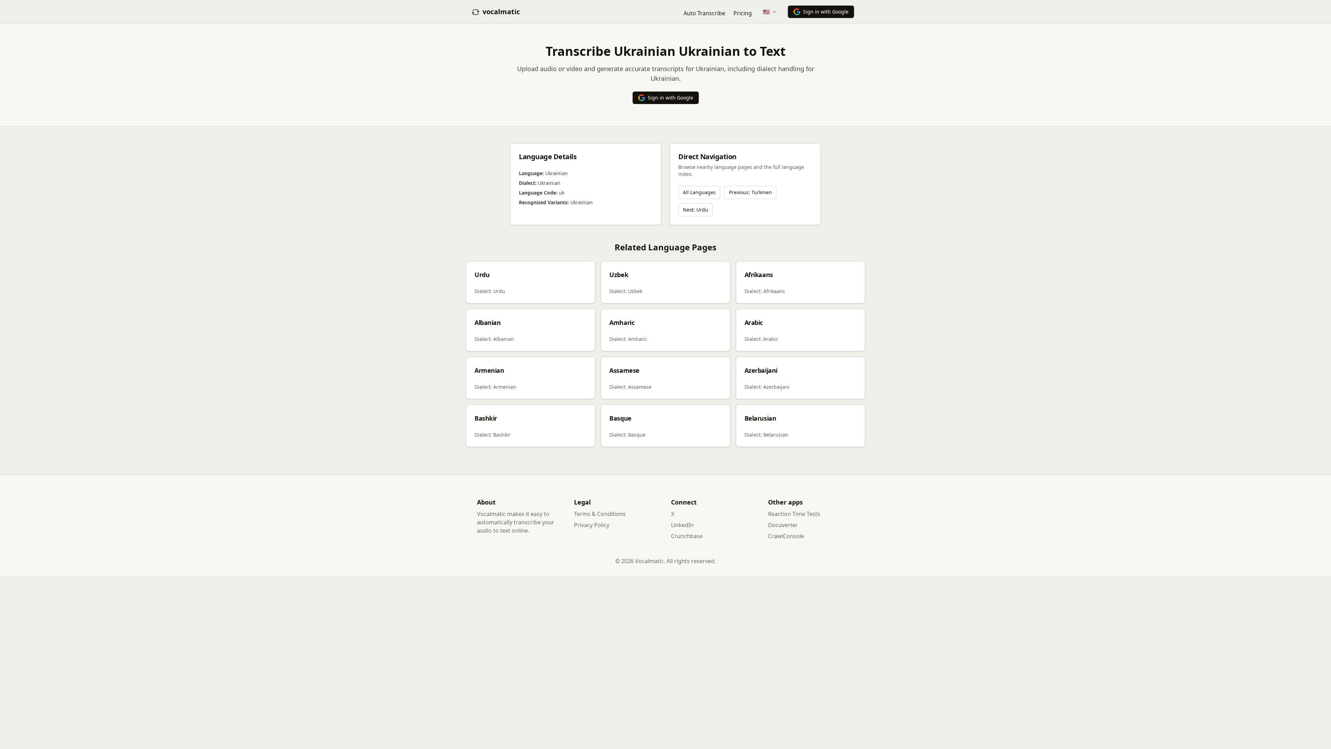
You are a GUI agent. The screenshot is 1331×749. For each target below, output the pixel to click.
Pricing (742, 13)
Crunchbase (687, 536)
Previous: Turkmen (750, 192)
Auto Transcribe (704, 13)
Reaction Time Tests (794, 514)
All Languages (699, 192)
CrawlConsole (786, 536)
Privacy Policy (591, 525)
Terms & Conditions (600, 514)
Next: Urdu (695, 209)
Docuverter (783, 525)
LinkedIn (682, 525)
